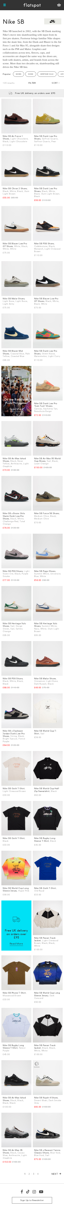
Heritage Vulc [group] (47, 74)
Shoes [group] (18, 74)
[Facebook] (22, 1191)
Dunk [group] (30, 74)
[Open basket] (59, 5)
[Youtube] (41, 1191)
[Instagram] (34, 1191)
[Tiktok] (28, 1191)
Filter (32, 83)
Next (55, 1173)
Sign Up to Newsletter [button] (32, 1200)
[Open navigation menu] (4, 5)
